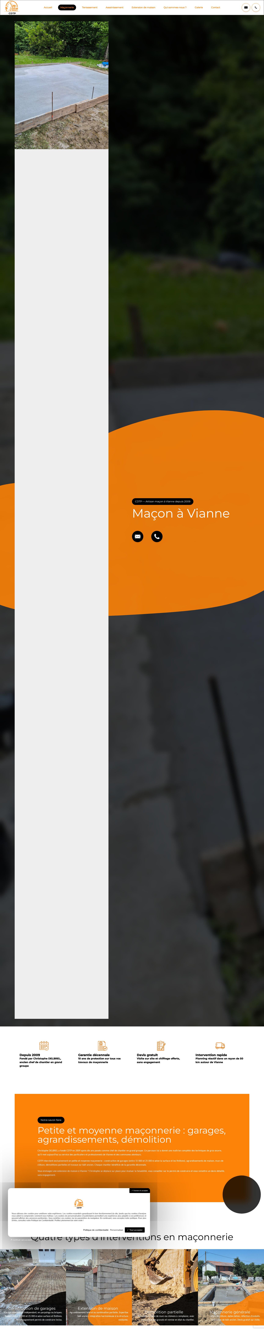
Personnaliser (116, 1230)
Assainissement (114, 7)
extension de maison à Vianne (72, 1171)
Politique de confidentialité (95, 1230)
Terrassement (89, 7)
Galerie (199, 7)
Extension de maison (143, 7)
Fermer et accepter (140, 1191)
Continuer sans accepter (22, 1240)
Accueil (48, 7)
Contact (215, 7)
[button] (246, 7)
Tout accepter (136, 1230)
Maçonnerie (67, 7)
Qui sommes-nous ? (175, 7)
